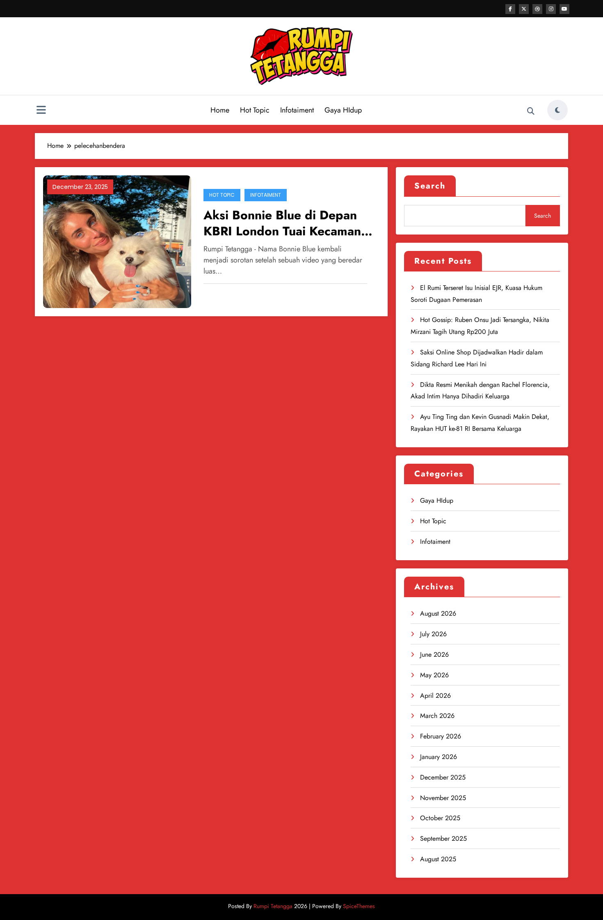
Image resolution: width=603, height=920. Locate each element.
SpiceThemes (359, 906)
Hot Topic (255, 110)
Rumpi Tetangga (273, 906)
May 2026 (434, 675)
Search (429, 186)
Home (219, 110)
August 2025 (438, 859)
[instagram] (551, 9)
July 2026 (433, 634)
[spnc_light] (557, 110)
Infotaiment (297, 110)
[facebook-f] (510, 9)
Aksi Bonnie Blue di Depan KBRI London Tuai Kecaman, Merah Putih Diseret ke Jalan (284, 223)
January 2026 (438, 756)
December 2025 (443, 777)
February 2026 (440, 736)
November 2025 (443, 798)
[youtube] (564, 9)
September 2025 (443, 838)
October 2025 (440, 818)
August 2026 (438, 613)
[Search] (531, 111)
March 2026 (437, 715)
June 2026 (434, 654)
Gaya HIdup (343, 110)
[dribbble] (537, 9)
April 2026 (435, 695)
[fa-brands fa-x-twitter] (524, 9)
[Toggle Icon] (41, 111)
